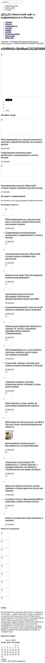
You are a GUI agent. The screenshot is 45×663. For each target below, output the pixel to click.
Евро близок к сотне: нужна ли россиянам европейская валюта (22, 404)
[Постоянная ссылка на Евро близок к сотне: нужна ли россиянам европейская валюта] (9, 399)
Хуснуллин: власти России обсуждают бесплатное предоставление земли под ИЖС (22, 296)
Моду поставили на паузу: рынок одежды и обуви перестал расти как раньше (24, 488)
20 (10, 652)
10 (2, 650)
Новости (8, 24)
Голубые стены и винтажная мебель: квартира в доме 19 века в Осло (24, 500)
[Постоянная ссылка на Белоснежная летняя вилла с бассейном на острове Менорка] (9, 439)
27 (10, 654)
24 (2, 654)
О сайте (8, 10)
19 (8, 652)
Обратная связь (11, 6)
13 (10, 650)
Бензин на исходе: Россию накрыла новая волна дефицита (24, 276)
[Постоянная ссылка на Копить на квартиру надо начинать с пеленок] (9, 514)
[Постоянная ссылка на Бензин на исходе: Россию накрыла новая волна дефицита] (9, 271)
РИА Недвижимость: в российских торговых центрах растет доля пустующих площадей (23, 352)
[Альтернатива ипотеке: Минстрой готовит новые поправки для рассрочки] (5, 547)
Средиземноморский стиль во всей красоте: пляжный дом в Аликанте (24, 308)
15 (16, 650)
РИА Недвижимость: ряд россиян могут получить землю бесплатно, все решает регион (21, 141)
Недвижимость (11, 26)
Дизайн (8, 30)
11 (5, 650)
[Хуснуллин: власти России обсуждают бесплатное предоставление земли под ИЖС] (5, 563)
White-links (9, 38)
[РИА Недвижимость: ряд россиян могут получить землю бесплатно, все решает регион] (5, 539)
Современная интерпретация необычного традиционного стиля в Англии (19, 155)
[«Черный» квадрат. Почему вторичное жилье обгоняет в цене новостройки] (5, 587)
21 (13, 652)
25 (5, 654)
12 (8, 650)
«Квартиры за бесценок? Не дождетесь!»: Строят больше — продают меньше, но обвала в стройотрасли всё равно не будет (23, 465)
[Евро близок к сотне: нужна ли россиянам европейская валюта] (5, 595)
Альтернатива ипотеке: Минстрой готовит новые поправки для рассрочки (22, 186)
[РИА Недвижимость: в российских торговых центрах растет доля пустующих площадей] (5, 579)
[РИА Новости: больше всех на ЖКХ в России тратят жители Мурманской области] (5, 603)
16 (18, 650)
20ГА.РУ (6, 14)
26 (8, 654)
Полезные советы (12, 34)
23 (18, 652)
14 (13, 650)
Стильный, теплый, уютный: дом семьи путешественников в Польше (24, 364)
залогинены (20, 200)
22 (16, 652)
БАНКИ (8, 32)
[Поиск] (2, 2)
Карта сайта (10, 8)
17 (2, 652)
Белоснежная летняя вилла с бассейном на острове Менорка (21, 444)
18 (5, 652)
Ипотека (8, 28)
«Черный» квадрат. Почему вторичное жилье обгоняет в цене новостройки (23, 384)
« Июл (3, 659)
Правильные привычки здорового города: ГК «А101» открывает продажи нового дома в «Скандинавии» (23, 329)
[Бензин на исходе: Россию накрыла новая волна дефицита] (5, 555)
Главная (8, 22)
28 (13, 654)
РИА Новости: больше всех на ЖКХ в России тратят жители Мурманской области (24, 424)
